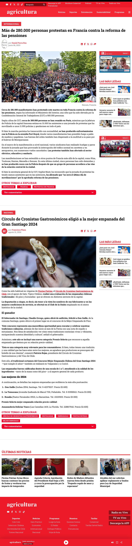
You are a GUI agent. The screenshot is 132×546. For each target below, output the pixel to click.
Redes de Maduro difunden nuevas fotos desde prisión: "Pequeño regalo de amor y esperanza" (80, 482)
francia (24, 187)
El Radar (54, 525)
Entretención (87, 12)
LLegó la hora (54, 522)
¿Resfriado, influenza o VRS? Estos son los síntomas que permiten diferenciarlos (121, 124)
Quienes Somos (73, 522)
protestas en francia (44, 187)
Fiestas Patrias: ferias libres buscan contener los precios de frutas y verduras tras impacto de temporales (15, 482)
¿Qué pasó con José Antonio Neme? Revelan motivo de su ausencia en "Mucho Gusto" (107, 89)
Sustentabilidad (103, 12)
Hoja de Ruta (54, 532)
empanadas (63, 416)
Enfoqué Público (54, 529)
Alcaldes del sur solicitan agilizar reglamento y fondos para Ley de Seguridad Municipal (114, 482)
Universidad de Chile (16, 529)
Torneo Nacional (16, 532)
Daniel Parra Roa (19, 43)
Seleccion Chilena (16, 525)
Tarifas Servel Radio (94, 525)
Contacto (73, 525)
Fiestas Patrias (45, 291)
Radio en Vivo (114, 3)
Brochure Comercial (73, 3)
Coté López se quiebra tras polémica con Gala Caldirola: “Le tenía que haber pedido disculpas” (121, 101)
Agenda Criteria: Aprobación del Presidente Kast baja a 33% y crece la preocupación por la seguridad (49, 482)
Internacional (11, 24)
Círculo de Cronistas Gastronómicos (20, 416)
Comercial (94, 522)
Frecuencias (53, 6)
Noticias (61, 12)
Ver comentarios (13, 192)
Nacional (8, 212)
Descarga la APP (54, 3)
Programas (119, 12)
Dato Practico (36, 522)
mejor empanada (11, 421)
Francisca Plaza (19, 230)
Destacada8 (8, 187)
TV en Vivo (100, 3)
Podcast (88, 3)
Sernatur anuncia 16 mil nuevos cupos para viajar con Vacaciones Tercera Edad (107, 112)
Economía (36, 525)
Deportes (73, 12)
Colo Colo (16, 522)
